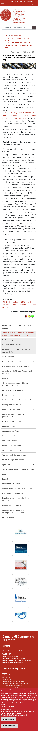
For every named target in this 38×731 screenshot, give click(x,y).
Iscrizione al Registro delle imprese (15, 366)
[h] (34, 28)
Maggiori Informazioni (8, 706)
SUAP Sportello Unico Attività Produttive (17, 400)
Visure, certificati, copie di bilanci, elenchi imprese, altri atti (15, 384)
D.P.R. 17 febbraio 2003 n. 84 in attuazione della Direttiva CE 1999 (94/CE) (19, 305)
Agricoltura (6, 464)
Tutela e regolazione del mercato (14, 455)
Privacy (4, 673)
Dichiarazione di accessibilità (12, 686)
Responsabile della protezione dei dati (15, 683)
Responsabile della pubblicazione (13, 681)
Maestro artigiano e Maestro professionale (13, 415)
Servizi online (7, 679)
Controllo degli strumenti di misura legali (18, 340)
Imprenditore (16, 36)
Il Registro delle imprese (11, 361)
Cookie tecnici (7, 709)
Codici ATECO (7, 378)
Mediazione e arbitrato (11, 484)
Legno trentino (8, 517)
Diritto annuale (8, 395)
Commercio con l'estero (11, 431)
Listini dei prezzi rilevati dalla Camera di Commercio (16, 499)
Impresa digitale (8, 426)
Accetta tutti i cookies (9, 726)
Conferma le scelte (8, 719)
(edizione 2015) (19, 115)
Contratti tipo (7, 474)
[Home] (12, 10)
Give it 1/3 (26, 316)
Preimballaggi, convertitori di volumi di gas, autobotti (17, 350)
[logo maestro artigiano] (20, 581)
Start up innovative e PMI (11, 405)
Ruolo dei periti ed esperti (12, 445)
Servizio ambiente (9, 436)
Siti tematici (6, 677)
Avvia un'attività (8, 357)
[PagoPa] (20, 614)
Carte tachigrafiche (9, 440)
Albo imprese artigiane (11, 409)
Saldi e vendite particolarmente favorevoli (18, 469)
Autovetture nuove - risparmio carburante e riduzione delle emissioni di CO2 (18, 334)
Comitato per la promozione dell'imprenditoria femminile (13, 511)
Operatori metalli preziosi (12, 345)
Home (6, 36)
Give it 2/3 (29, 316)
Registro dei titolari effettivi (12, 390)
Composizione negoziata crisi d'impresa (17, 488)
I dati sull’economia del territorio (14, 493)
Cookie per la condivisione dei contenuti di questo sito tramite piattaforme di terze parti (18, 712)
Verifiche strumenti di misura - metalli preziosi (16, 326)
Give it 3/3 (32, 316)
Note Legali (6, 675)
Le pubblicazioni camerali (12, 505)
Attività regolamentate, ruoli (13, 450)
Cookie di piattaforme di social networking (15, 715)
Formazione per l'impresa (12, 421)
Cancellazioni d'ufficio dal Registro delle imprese (17, 372)
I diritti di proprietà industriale (13, 460)
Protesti (5, 479)
